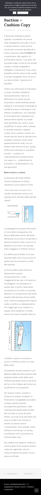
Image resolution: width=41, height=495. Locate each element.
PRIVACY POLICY (20, 487)
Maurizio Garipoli (25, 30)
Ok (14, 13)
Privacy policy (23, 13)
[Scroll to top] (36, 490)
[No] (38, 8)
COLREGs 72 (29, 53)
